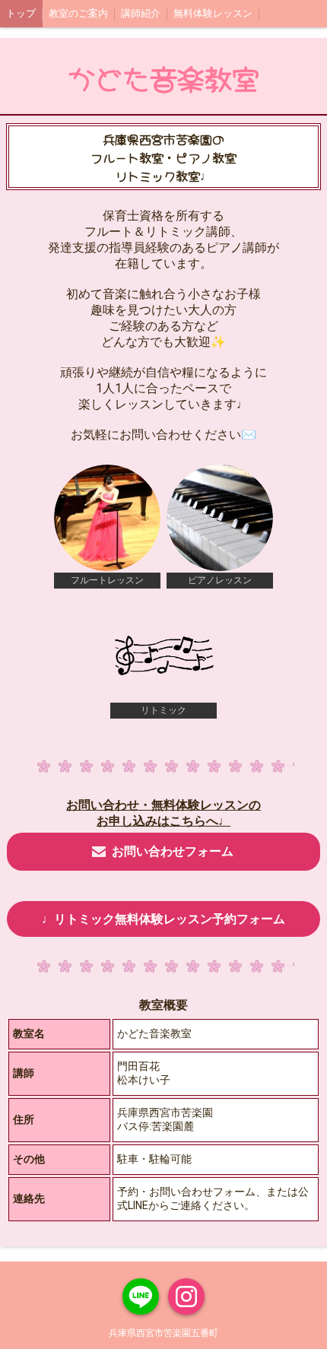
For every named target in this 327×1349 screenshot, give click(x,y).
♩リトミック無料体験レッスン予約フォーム (163, 919)
